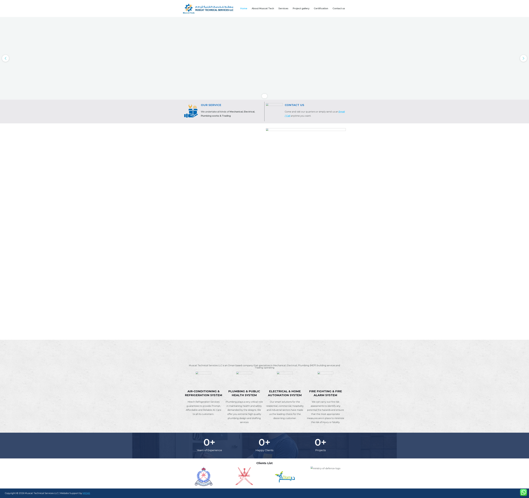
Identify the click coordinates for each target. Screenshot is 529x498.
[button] (5, 58)
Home (243, 8)
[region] (264, 58)
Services (283, 8)
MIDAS (86, 493)
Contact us (339, 8)
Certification (321, 8)
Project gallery (301, 8)
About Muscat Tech (263, 8)
